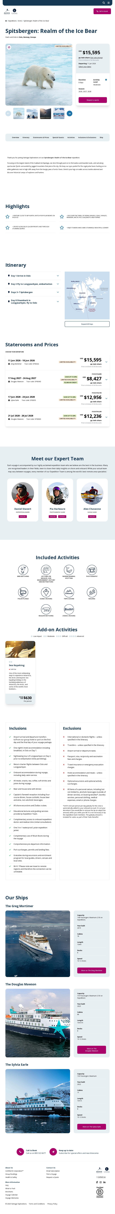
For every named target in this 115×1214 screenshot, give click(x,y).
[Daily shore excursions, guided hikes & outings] (106, 79)
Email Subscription (53, 1171)
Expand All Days (87, 324)
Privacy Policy (52, 1204)
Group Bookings (11, 1174)
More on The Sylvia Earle (92, 1127)
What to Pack (10, 1188)
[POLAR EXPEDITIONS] (9, 47)
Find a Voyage (51, 1174)
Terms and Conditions (37, 1204)
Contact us (102, 1177)
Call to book (103, 11)
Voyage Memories (12, 1198)
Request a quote (93, 100)
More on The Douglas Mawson (91, 1050)
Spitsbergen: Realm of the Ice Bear (36, 21)
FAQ (7, 1185)
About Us (9, 1168)
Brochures (9, 1192)
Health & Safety (11, 1177)
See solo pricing (96, 58)
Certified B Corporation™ (14, 1171)
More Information (12, 1182)
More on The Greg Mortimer (91, 970)
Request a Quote (52, 1177)
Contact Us (50, 1168)
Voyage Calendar (11, 1195)
